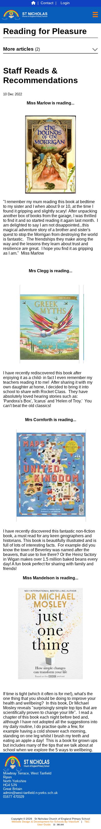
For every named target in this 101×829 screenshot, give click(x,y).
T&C (87, 821)
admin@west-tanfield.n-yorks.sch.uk (30, 793)
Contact (47, 3)
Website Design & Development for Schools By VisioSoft (45, 821)
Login (65, 3)
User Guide (44, 824)
